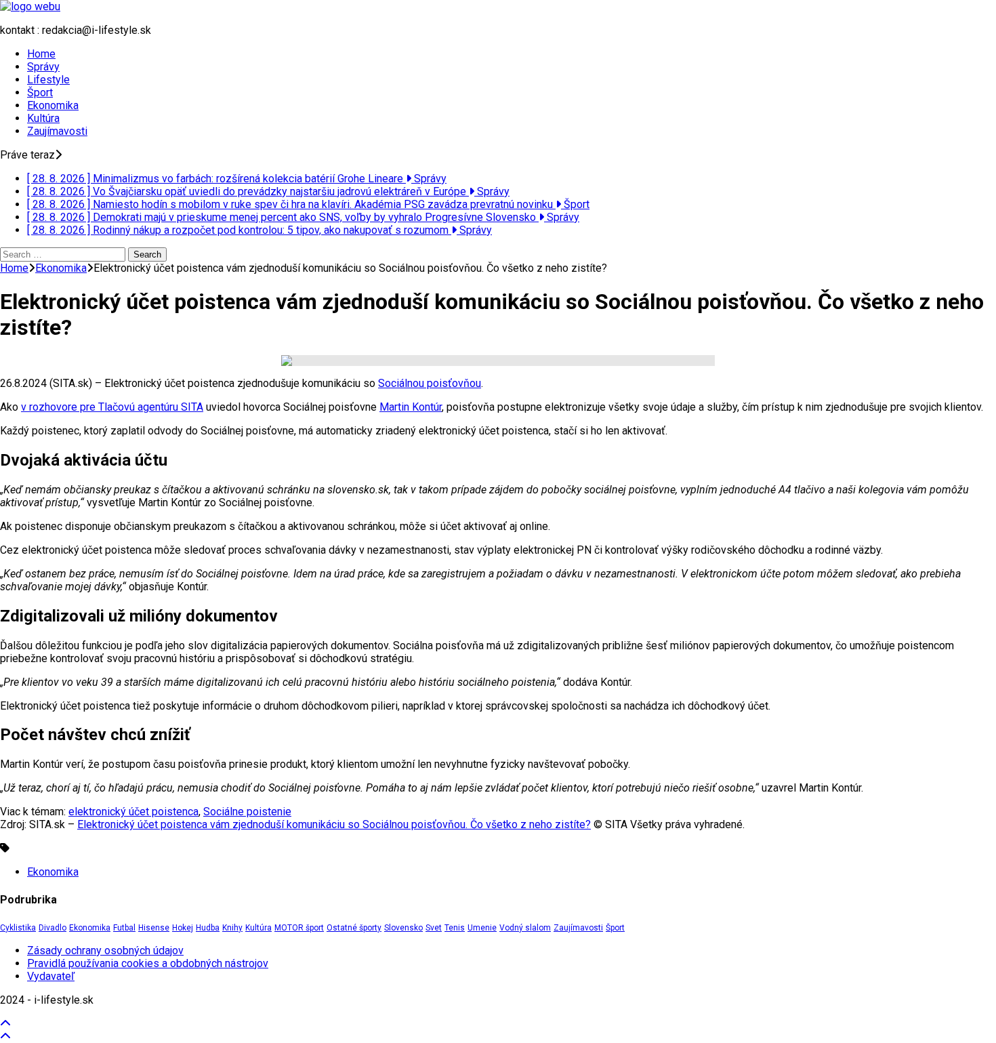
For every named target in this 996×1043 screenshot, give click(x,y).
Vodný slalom (525, 928)
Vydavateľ (51, 976)
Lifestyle (48, 79)
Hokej (182, 928)
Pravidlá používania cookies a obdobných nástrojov (147, 963)
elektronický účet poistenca (133, 811)
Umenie (482, 928)
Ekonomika (53, 105)
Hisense (153, 928)
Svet (434, 928)
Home (41, 53)
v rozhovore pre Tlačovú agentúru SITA (112, 407)
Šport (40, 92)
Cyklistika (18, 928)
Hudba (208, 928)
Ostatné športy (354, 928)
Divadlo (52, 928)
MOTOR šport (299, 928)
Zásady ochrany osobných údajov (105, 950)
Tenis (454, 928)
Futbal (124, 928)
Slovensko (403, 928)
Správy (43, 66)
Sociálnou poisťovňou (429, 383)
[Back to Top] (5, 1023)
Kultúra (43, 118)
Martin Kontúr (410, 407)
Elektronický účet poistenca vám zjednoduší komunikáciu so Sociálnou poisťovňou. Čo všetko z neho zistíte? (334, 824)
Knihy (232, 928)
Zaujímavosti (57, 131)
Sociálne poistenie (247, 811)
